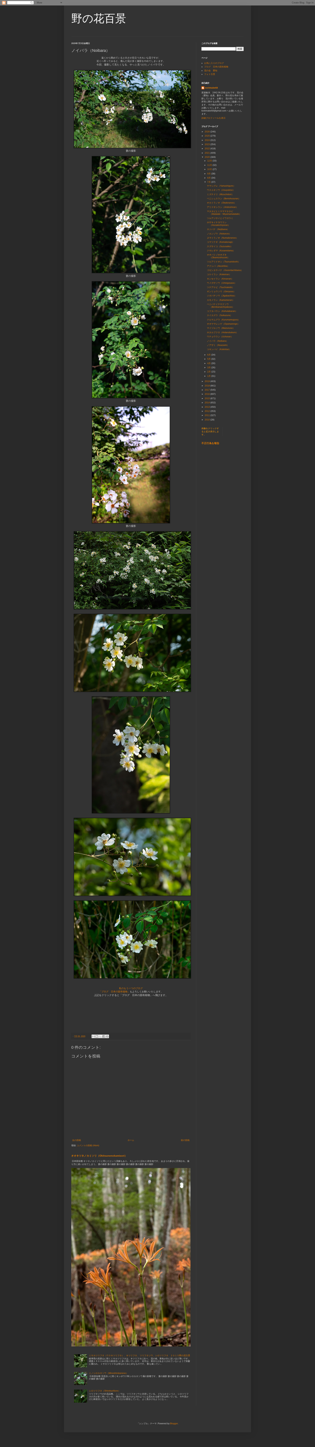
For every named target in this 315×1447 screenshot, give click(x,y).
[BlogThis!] (97, 1036)
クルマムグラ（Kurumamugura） (223, 319)
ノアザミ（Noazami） (218, 345)
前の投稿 (185, 1140)
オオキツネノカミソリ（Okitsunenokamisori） (99, 1155)
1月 (209, 376)
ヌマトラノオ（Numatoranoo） (222, 238)
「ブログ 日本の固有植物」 (114, 991)
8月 (209, 178)
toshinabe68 (211, 88)
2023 (207, 144)
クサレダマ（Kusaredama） (221, 250)
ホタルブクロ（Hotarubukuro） (222, 332)
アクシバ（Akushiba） (218, 266)
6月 (209, 355)
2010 (207, 419)
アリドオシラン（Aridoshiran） (222, 207)
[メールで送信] (93, 1036)
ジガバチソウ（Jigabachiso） (221, 295)
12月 (210, 160)
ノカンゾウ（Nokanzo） (219, 233)
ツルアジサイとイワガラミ (220, 218)
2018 (207, 385)
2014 (207, 402)
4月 (209, 363)
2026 (207, 131)
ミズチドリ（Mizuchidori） (220, 194)
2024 (207, 140)
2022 (207, 148)
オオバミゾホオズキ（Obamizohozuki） (218, 256)
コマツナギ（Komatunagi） (220, 242)
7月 (209, 182)
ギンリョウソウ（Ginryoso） (221, 291)
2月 (209, 371)
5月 (209, 359)
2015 (207, 398)
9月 (209, 173)
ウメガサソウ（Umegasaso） (221, 283)
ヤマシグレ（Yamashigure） (221, 186)
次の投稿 (76, 1140)
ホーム (131, 1140)
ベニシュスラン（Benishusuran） (223, 198)
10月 (210, 169)
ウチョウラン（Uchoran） (220, 336)
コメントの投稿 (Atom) (88, 1145)
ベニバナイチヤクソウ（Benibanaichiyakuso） (220, 305)
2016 (207, 394)
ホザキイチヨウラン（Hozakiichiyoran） (218, 223)
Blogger (174, 1423)
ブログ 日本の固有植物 (216, 66)
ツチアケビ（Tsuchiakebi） (220, 287)
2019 (207, 381)
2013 (207, 407)
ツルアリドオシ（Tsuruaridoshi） (223, 261)
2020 (207, 157)
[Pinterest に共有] (107, 1036)
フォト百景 (209, 74)
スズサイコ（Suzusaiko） (220, 246)
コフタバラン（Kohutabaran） (222, 311)
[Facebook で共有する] (104, 1036)
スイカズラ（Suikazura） (219, 315)
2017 (207, 390)
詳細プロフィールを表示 (213, 118)
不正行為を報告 (210, 443)
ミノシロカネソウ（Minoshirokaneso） (108, 1373)
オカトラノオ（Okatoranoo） (221, 202)
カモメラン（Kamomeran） (220, 300)
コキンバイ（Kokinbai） (219, 349)
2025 (207, 136)
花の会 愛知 (210, 70)
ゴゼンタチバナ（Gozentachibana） (225, 270)
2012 (207, 411)
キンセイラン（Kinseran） (220, 279)
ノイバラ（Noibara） (217, 341)
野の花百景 (98, 18)
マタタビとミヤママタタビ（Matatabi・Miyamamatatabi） (225, 212)
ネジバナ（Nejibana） (218, 229)
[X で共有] (100, 1036)
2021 (207, 153)
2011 (207, 415)
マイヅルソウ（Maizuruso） (221, 328)
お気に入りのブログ (214, 63)
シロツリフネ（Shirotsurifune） (104, 1391)
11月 (210, 165)
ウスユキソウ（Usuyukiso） (221, 190)
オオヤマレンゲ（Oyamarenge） (223, 324)
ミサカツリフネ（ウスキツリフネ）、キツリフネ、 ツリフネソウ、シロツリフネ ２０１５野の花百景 (139, 1355)
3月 (209, 367)
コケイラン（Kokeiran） (219, 274)
